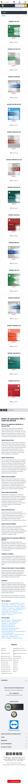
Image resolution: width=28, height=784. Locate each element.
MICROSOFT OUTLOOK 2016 (14, 77)
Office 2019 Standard (5, 621)
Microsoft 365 (12, 608)
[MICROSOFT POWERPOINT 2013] (14, 335)
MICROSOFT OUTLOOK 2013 (14, 298)
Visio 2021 (15, 664)
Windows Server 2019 (17, 609)
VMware (15, 671)
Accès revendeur (15, 757)
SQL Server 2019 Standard (8, 633)
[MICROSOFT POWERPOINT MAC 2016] (14, 169)
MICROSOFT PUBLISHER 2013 (14, 353)
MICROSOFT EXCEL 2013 (14, 270)
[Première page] (1, 410)
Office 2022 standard (16, 620)
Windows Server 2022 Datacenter (8, 629)
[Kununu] (17, 753)
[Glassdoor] (14, 753)
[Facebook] (7, 753)
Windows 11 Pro (4, 636)
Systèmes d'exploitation (15, 603)
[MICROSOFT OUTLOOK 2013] (14, 307)
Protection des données (9, 760)
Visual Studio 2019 (17, 658)
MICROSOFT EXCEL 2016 (14, 21)
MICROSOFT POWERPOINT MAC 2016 (14, 160)
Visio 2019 (15, 665)
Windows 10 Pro (13, 636)
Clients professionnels (7, 757)
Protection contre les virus (6, 606)
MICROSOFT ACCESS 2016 (14, 215)
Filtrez (4, 12)
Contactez (13, 758)
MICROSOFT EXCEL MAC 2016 (14, 49)
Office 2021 (22, 606)
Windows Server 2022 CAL (6, 658)
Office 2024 (16, 606)
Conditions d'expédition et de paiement (10, 759)
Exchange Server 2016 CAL (18, 648)
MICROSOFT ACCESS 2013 (14, 381)
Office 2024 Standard (5, 620)
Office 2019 (4, 608)
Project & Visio (20, 604)
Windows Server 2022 (6, 609)
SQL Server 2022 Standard (7, 631)
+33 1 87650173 (14, 693)
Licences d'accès (4, 604)
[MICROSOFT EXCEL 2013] (14, 280)
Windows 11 (4, 614)
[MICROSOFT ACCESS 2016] (14, 224)
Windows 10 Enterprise (17, 638)
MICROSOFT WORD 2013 (14, 242)
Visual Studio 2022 (17, 656)
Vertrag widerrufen (15, 781)
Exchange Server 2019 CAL (6, 673)
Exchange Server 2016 (17, 613)
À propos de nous (19, 758)
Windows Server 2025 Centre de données (10, 628)
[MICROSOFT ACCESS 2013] (14, 390)
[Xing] (10, 753)
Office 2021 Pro (4, 623)
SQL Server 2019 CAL (5, 667)
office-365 (23, 757)
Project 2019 (15, 662)
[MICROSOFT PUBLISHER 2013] (14, 363)
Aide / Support (8, 758)
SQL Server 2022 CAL (5, 665)
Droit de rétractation (21, 759)
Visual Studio (13, 604)
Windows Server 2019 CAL (6, 660)
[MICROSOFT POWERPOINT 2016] (14, 141)
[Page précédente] (4, 410)
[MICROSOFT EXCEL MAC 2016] (14, 59)
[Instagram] (20, 753)
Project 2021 (15, 660)
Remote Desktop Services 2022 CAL (19, 651)
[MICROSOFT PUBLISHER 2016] (14, 197)
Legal (20, 757)
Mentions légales (20, 760)
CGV (15, 760)
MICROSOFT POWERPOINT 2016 (14, 132)
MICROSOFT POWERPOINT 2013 (14, 325)
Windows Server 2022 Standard (8, 626)
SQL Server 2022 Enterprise (20, 631)
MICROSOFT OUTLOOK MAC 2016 (14, 104)
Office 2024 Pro (15, 621)
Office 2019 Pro (13, 623)
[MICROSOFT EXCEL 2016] (14, 31)
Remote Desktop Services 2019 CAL (19, 654)
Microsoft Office (4, 603)
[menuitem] (25, 2)
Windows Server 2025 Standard (8, 625)
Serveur (22, 603)
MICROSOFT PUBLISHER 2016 (14, 187)
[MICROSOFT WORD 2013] (14, 252)
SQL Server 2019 (13, 611)
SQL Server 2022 (4, 611)
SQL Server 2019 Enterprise (7, 634)
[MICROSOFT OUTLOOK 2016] (14, 86)
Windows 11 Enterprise (6, 638)
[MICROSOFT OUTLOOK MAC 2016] (14, 114)
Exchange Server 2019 (6, 613)
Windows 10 (10, 614)
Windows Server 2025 (20, 608)
